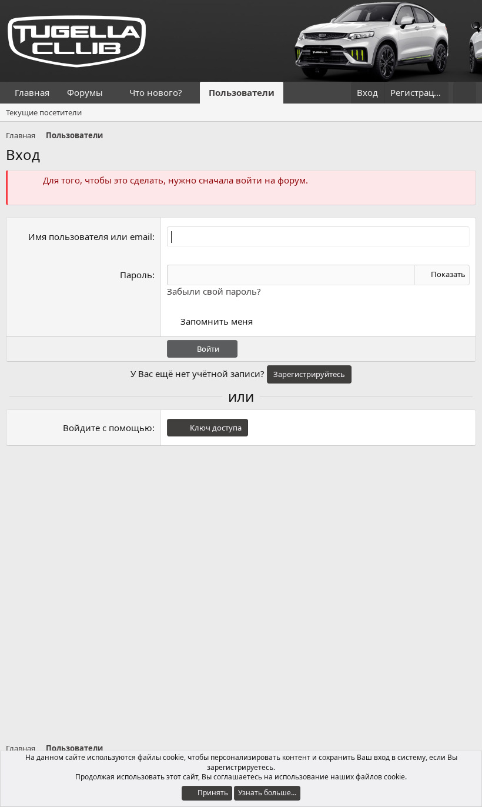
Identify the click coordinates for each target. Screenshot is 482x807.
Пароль (136, 275)
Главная (32, 92)
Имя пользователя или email (90, 236)
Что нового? (155, 92)
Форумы (85, 92)
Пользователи (242, 92)
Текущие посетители (44, 112)
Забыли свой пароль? (214, 291)
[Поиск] (464, 93)
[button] (112, 93)
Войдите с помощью (107, 427)
